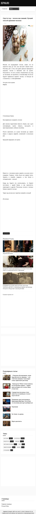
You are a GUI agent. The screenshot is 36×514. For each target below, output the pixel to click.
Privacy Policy (5, 506)
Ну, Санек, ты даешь (18, 414)
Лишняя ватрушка (8, 253)
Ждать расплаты (17, 421)
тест (20, 444)
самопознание (7, 447)
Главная (4, 9)
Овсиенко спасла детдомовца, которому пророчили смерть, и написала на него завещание (17, 269)
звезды (17, 441)
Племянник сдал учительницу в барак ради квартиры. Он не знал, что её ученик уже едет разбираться (22, 401)
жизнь (18, 447)
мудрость (6, 441)
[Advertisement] (18, 100)
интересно (6, 233)
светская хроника (8, 444)
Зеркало (5, 3)
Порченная (15, 407)
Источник (6, 199)
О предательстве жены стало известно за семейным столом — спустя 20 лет (21, 394)
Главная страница (7, 504)
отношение (7, 450)
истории (6, 438)
